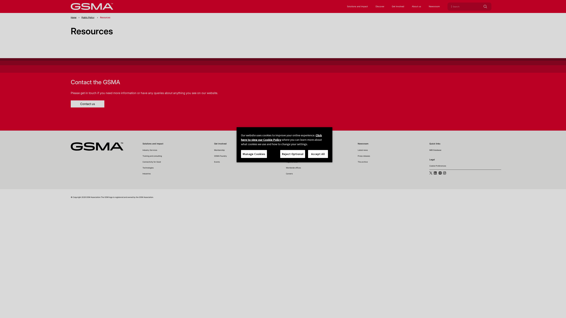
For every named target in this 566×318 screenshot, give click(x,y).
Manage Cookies (254, 154)
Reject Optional (292, 154)
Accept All (318, 154)
